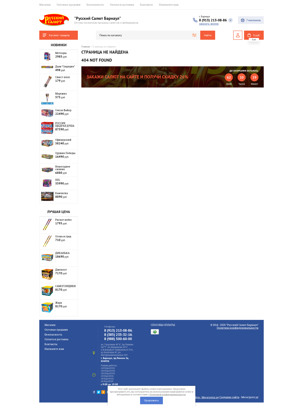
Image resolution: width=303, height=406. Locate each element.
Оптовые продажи (68, 4)
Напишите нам (169, 4)
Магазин (45, 4)
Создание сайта (229, 397)
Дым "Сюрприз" (65, 66)
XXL (57, 179)
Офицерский (63, 139)
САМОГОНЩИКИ (65, 286)
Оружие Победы (65, 153)
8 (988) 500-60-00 (118, 339)
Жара (58, 302)
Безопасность (95, 4)
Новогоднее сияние (62, 168)
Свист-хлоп (62, 77)
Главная (85, 46)
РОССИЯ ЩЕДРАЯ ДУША (64, 124)
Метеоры (61, 53)
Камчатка (61, 193)
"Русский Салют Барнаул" (97, 18)
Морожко (61, 93)
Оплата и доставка (122, 4)
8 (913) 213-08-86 (213, 20)
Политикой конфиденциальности (167, 394)
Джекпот (61, 269)
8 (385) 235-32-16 (118, 334)
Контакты (146, 4)
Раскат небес (63, 219)
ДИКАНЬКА (62, 253)
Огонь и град (63, 236)
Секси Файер (63, 110)
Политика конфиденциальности (237, 328)
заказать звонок (209, 23)
